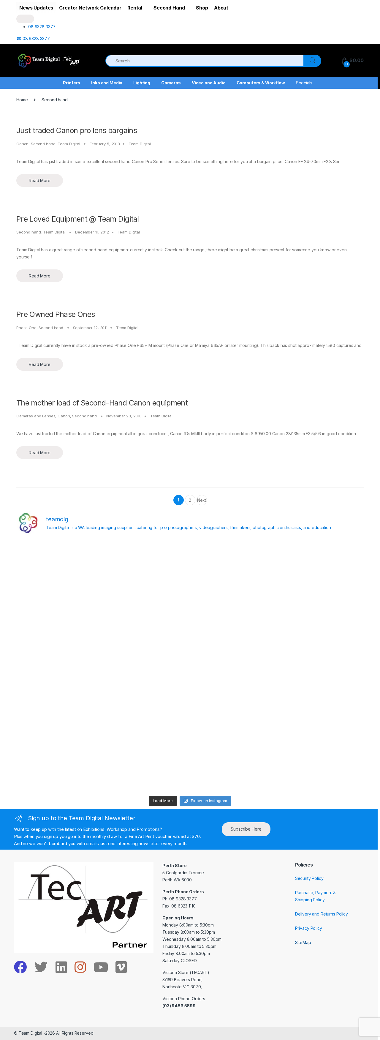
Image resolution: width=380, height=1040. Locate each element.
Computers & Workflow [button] (261, 82)
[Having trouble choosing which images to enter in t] (58, 565)
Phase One (26, 327)
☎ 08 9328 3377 (33, 38)
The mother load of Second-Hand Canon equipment (102, 402)
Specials (304, 82)
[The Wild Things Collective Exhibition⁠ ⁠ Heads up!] (146, 616)
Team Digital (69, 143)
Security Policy (309, 878)
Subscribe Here (246, 828)
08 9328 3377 (42, 26)
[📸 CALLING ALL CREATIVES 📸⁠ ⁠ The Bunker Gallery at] (146, 767)
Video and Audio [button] (209, 82)
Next (201, 501)
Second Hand (169, 8)
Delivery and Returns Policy (321, 913)
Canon (22, 143)
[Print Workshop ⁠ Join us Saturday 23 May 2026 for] (233, 717)
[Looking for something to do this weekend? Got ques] (58, 666)
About (221, 8)
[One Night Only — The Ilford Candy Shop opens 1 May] (321, 767)
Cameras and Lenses (35, 416)
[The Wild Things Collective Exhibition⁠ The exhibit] (321, 666)
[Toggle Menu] (25, 19)
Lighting (141, 82)
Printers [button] (71, 82)
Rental (134, 8)
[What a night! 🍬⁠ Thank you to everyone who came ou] (146, 717)
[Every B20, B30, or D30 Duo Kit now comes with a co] (58, 616)
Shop (202, 8)
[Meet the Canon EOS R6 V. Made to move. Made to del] (58, 717)
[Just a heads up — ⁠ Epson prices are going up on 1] (233, 666)
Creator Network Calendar (90, 8)
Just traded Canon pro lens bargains (76, 130)
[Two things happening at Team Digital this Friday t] (58, 767)
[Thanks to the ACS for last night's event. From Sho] (321, 565)
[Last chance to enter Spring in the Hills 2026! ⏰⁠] (233, 565)
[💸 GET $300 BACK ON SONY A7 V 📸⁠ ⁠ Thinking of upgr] (233, 767)
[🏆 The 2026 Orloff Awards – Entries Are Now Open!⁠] (146, 565)
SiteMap (303, 942)
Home (22, 99)
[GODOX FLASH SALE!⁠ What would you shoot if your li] (321, 616)
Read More (39, 180)
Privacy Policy (308, 928)
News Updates (36, 8)
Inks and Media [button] (106, 82)
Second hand (43, 143)
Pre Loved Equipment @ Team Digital (77, 218)
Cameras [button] (171, 82)
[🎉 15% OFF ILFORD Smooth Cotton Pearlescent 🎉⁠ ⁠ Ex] (146, 666)
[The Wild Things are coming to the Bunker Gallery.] (321, 717)
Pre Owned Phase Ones (55, 314)
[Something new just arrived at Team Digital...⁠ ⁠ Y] (233, 616)
